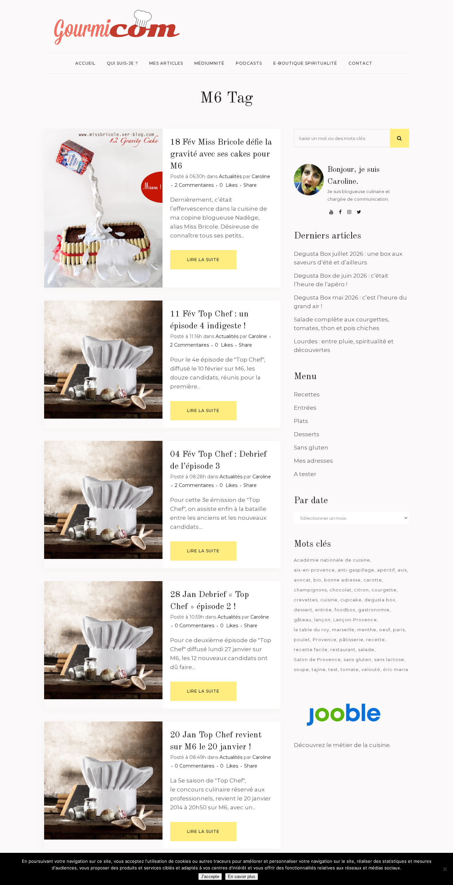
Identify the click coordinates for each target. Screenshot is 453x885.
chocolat (341, 589)
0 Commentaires (194, 626)
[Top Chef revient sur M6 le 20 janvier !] (103, 780)
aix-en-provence (314, 570)
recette (375, 639)
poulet (302, 639)
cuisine (329, 599)
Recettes (307, 394)
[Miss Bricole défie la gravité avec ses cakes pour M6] (103, 208)
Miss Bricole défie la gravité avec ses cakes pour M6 (221, 154)
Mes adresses (313, 460)
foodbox (345, 609)
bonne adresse (342, 579)
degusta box (379, 599)
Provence (325, 639)
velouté (370, 669)
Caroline (261, 176)
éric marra (395, 669)
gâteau (302, 619)
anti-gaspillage (356, 570)
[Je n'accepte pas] (444, 869)
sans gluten (357, 659)
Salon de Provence (317, 659)
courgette (384, 589)
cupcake (351, 599)
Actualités (230, 176)
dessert (303, 609)
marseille (343, 629)
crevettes (306, 599)
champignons (310, 589)
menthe (366, 629)
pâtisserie (351, 639)
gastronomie (374, 609)
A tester (305, 474)
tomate (350, 669)
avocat (302, 579)
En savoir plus (241, 876)
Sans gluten (311, 447)
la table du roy (311, 629)
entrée (323, 609)
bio (317, 579)
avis (402, 570)
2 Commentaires (194, 185)
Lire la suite (203, 259)
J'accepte (210, 876)
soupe (301, 669)
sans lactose (389, 659)
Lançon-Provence (355, 619)
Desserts (306, 434)
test (333, 669)
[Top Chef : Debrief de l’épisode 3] (103, 500)
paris (399, 629)
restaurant (343, 649)
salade (366, 649)
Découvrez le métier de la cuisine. (342, 745)
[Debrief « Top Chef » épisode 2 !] (103, 640)
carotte (372, 579)
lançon (322, 619)
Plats (301, 421)
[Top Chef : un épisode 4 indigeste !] (103, 360)
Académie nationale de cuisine (332, 560)
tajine (319, 669)
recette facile (311, 649)
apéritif (386, 570)
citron (361, 589)
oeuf (384, 629)
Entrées (305, 407)
